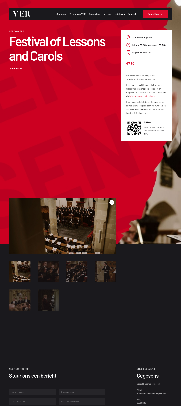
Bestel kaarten (155, 13)
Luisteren (119, 14)
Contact (132, 14)
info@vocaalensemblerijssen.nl (143, 96)
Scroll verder (16, 68)
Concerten (94, 14)
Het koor (107, 14)
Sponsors (61, 14)
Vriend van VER (77, 14)
